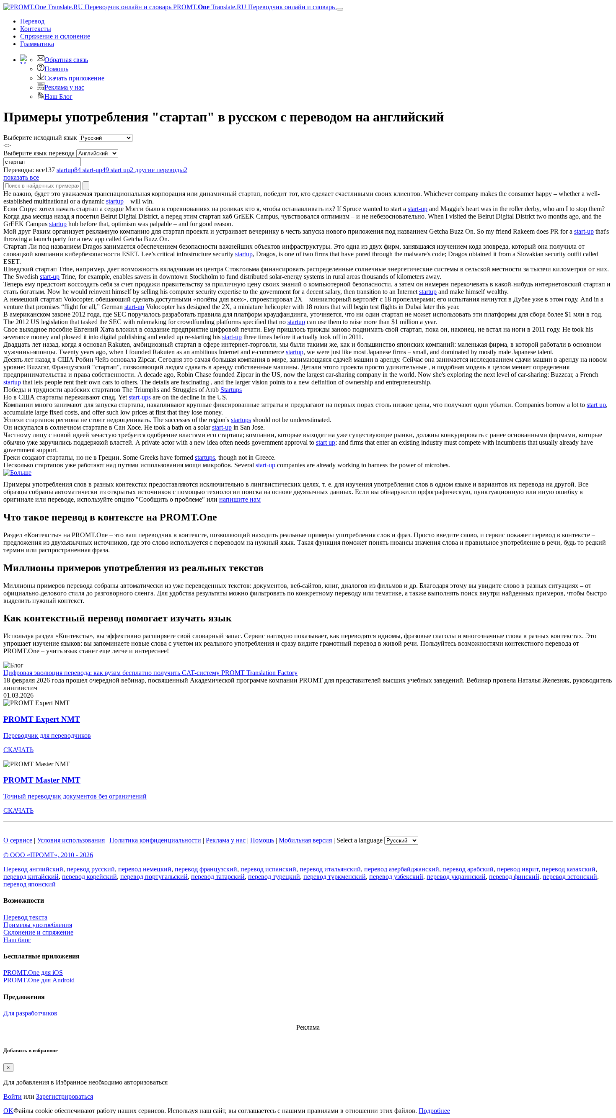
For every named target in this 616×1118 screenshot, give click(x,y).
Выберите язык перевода (39, 153)
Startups (231, 389)
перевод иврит (517, 869)
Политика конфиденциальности (155, 840)
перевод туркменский (334, 876)
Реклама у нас (64, 87)
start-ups (140, 397)
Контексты (35, 28)
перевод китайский (31, 876)
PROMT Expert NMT (41, 719)
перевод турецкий (274, 876)
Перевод (32, 21)
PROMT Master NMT (41, 779)
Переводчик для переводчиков (47, 735)
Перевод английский (33, 869)
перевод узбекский (396, 876)
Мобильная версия (305, 840)
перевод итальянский (330, 869)
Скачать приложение (74, 78)
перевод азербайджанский (401, 869)
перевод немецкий (144, 869)
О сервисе (17, 840)
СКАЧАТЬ (18, 749)
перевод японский (29, 884)
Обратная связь (66, 59)
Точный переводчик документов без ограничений (75, 796)
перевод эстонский (570, 876)
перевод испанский (268, 869)
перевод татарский (218, 876)
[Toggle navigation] (339, 9)
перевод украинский (456, 876)
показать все (21, 177)
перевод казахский (568, 869)
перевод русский (91, 869)
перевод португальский (154, 876)
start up (596, 404)
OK (8, 1110)
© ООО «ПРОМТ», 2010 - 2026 (48, 854)
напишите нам (240, 499)
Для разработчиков (30, 1013)
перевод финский (514, 876)
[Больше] (17, 472)
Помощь (56, 68)
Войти (12, 1096)
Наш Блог (58, 96)
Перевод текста (25, 917)
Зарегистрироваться (64, 1096)
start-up (417, 208)
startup (115, 201)
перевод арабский (468, 869)
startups (241, 419)
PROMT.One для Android (39, 980)
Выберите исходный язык (40, 137)
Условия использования (71, 840)
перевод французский (206, 869)
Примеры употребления (37, 924)
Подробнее (434, 1110)
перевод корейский (89, 876)
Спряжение (55, 36)
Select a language (359, 840)
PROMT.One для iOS (33, 972)
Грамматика (37, 43)
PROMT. (253, 6)
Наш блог (17, 939)
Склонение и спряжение (38, 932)
